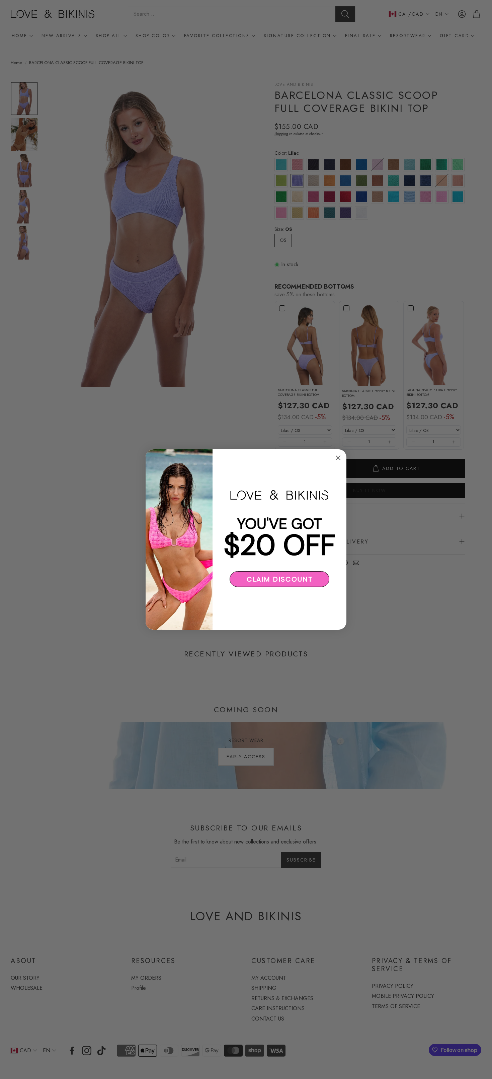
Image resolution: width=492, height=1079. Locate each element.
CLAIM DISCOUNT (280, 579)
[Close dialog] (338, 458)
